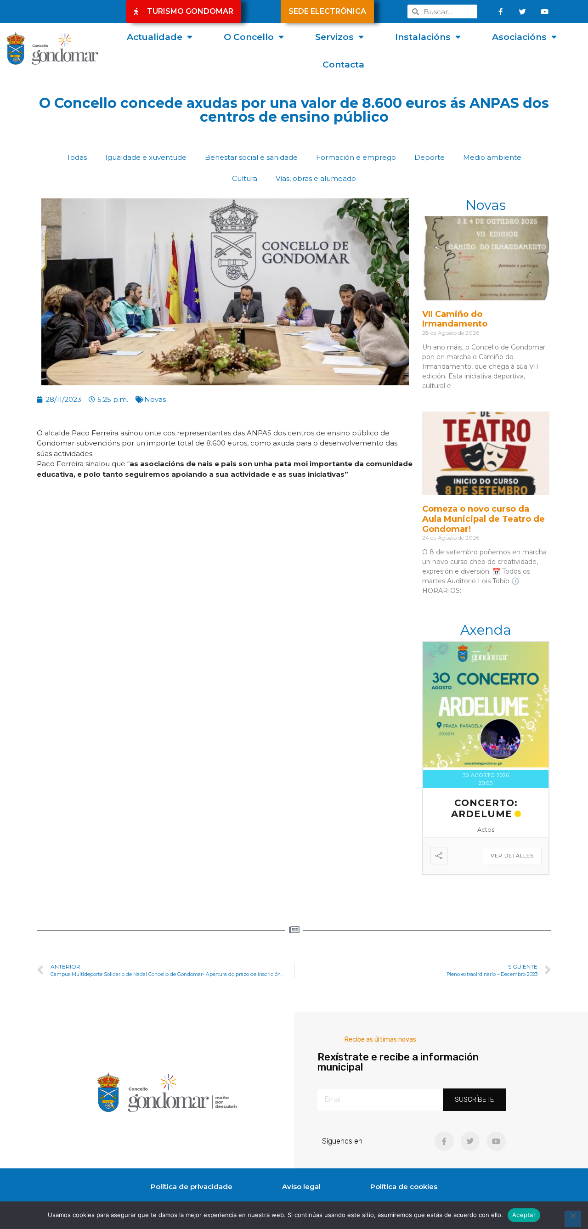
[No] (573, 1219)
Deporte (429, 157)
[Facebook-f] (501, 11)
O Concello (249, 36)
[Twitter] (523, 11)
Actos (485, 829)
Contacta (343, 64)
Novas (155, 399)
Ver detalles (512, 855)
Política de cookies (403, 1186)
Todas (77, 157)
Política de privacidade (191, 1186)
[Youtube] (545, 11)
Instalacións (423, 36)
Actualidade (154, 36)
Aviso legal (301, 1186)
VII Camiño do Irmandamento (454, 319)
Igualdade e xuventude (146, 157)
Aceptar (524, 1214)
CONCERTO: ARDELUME (484, 808)
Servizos (334, 36)
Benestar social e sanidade (251, 157)
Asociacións (519, 36)
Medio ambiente (492, 157)
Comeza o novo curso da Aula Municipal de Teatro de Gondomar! (483, 519)
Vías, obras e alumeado (316, 178)
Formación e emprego (356, 157)
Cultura (244, 178)
